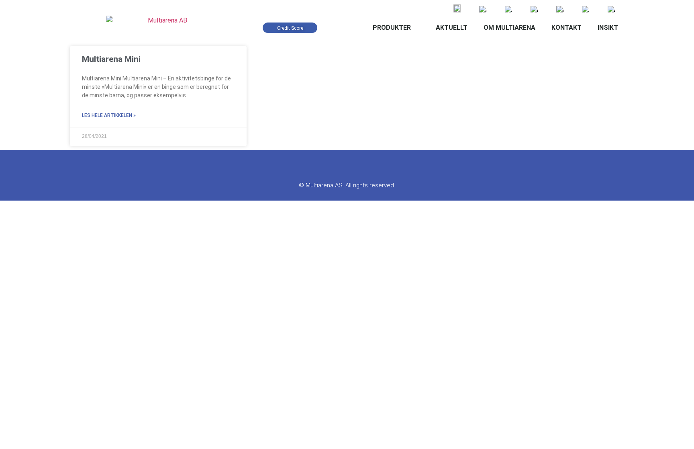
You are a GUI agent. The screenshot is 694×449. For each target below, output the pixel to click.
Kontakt (566, 27)
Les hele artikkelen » (109, 115)
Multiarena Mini (111, 59)
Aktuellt (451, 27)
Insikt (608, 27)
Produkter (392, 27)
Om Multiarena (509, 27)
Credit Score (290, 28)
